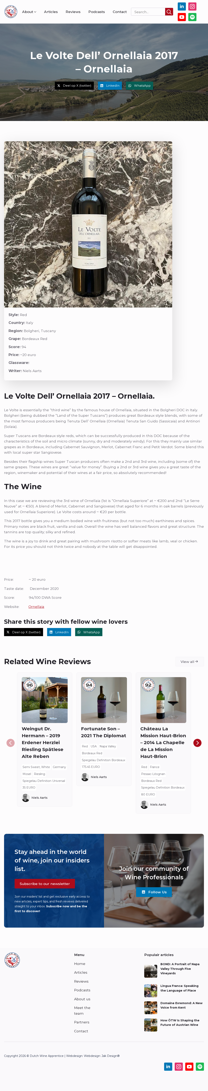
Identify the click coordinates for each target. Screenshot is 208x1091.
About (27, 11)
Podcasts (96, 11)
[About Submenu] (34, 11)
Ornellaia (36, 606)
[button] (197, 743)
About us (82, 999)
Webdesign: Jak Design (100, 1056)
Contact (120, 11)
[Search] (169, 12)
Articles (51, 11)
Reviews (73, 11)
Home (79, 964)
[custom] (192, 17)
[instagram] (192, 6)
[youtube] (182, 17)
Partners (81, 1022)
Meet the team (82, 1010)
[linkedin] (182, 6)
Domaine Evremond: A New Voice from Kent (181, 1005)
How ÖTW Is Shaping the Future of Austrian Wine (179, 1023)
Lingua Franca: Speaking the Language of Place (179, 988)
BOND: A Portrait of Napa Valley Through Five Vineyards (179, 968)
